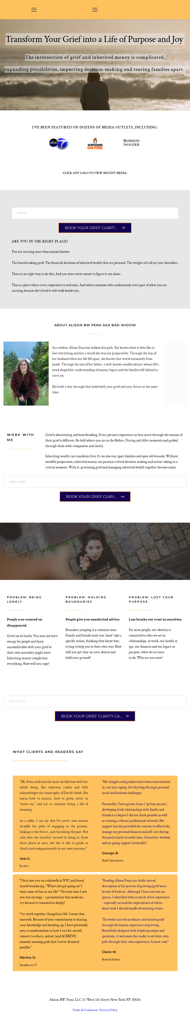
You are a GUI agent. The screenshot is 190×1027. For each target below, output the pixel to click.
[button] (34, 9)
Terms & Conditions (85, 1010)
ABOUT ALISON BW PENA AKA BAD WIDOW (95, 325)
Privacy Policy (108, 1010)
